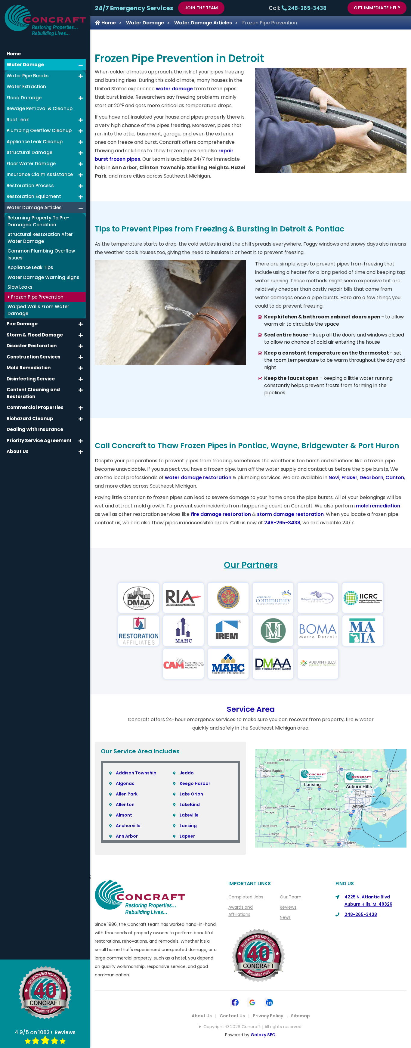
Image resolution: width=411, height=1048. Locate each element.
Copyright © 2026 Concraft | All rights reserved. (252, 1027)
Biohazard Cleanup (30, 418)
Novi (334, 477)
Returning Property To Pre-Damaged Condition (38, 221)
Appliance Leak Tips (30, 267)
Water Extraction (26, 86)
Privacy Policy (268, 1016)
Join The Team (201, 8)
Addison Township (136, 773)
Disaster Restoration (32, 346)
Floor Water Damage (31, 163)
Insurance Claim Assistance (40, 174)
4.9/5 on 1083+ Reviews (45, 1032)
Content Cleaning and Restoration (33, 393)
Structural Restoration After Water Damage (40, 237)
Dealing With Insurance (35, 429)
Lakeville (189, 815)
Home (108, 22)
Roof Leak (18, 119)
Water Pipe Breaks (28, 76)
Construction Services (33, 357)
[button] (81, 65)
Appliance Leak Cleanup (35, 141)
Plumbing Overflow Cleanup (39, 130)
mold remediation (378, 505)
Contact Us (232, 1016)
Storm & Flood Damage (35, 335)
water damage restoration (198, 477)
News (285, 917)
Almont (124, 815)
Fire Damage (22, 324)
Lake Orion (191, 794)
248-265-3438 (306, 8)
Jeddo (187, 773)
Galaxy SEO (263, 1035)
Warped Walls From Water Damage (38, 310)
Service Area (251, 709)
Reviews (288, 907)
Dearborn (371, 477)
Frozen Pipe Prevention (36, 297)
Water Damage (145, 22)
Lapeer (187, 836)
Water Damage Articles (203, 22)
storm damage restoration (290, 514)
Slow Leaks (20, 287)
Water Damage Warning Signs (43, 277)
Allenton (125, 805)
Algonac (125, 783)
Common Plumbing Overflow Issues (41, 254)
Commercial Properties (35, 407)
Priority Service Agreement (39, 440)
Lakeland (190, 805)
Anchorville (128, 826)
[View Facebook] (235, 1002)
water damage (174, 88)
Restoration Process (30, 185)
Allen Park (127, 794)
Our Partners (251, 565)
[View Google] (252, 1002)
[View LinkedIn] (269, 1002)
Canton (394, 477)
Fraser (349, 477)
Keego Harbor (195, 783)
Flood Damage (24, 98)
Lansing (188, 826)
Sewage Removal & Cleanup (40, 108)
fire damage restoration (221, 514)
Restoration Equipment (34, 196)
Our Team (290, 897)
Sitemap (300, 1016)
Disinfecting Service (31, 379)
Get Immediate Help (377, 8)
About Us (202, 1016)
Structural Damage (29, 152)
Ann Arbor (127, 836)
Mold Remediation (29, 367)
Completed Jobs (245, 897)
